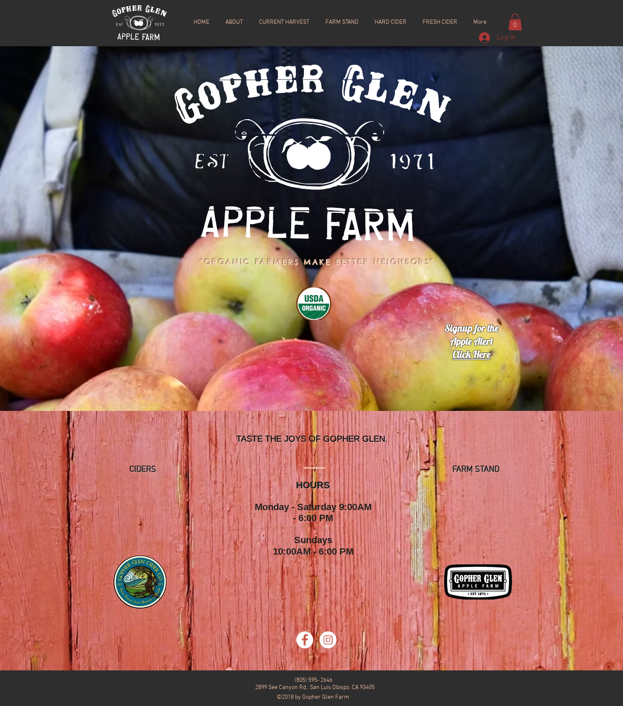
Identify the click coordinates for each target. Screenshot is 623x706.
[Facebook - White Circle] (304, 639)
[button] (515, 22)
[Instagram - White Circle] (328, 639)
